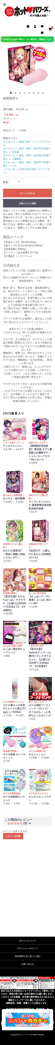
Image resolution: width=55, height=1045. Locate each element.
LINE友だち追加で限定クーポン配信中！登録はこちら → (28, 39)
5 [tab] (29, 93)
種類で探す (25, 141)
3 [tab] (20, 93)
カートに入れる (27, 193)
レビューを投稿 (13, 836)
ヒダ (14, 165)
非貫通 (15, 152)
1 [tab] (11, 93)
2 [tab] (16, 93)
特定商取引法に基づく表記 (27, 956)
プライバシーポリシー (27, 948)
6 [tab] (34, 93)
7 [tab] (38, 93)
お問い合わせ (27, 964)
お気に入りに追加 (27, 203)
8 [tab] (43, 93)
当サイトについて (27, 940)
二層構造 (16, 158)
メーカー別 (9, 169)
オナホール (9, 141)
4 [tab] (25, 93)
